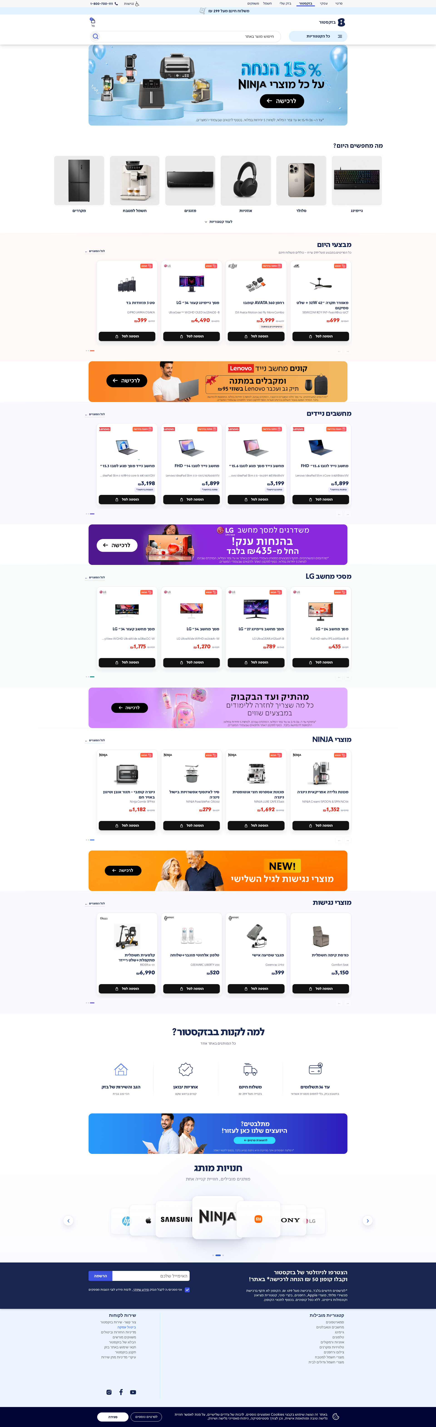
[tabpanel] (218, 90)
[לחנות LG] (288, 1220)
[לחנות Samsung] (148, 1220)
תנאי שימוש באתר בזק (120, 1347)
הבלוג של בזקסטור (122, 1342)
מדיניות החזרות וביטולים (118, 1332)
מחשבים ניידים (329, 413)
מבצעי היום (334, 244)
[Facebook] (121, 1392)
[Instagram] (109, 1392)
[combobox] (185, 36)
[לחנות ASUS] (309, 1221)
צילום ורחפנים (334, 1352)
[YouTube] (133, 1392)
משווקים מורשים (124, 1337)
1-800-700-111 (101, 3)
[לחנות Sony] (258, 1219)
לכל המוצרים (97, 251)
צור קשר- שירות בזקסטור (118, 1322)
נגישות (129, 3)
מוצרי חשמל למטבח (329, 1357)
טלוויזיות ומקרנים (332, 1347)
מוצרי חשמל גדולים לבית (326, 1362)
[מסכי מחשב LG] (218, 544)
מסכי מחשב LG (328, 576)
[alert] (218, 11)
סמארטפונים (335, 1322)
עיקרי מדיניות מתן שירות (118, 1357)
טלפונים (338, 1337)
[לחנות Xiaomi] (218, 1217)
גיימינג (339, 1332)
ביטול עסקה (126, 1327)
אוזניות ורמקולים (332, 1342)
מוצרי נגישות (332, 902)
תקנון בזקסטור (125, 1352)
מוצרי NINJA (331, 739)
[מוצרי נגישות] (218, 871)
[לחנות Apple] (127, 1221)
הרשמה (100, 1276)
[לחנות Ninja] (177, 1219)
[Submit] (95, 37)
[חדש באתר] (218, 85)
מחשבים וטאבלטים (330, 1327)
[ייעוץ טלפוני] (218, 1133)
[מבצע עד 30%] (218, 381)
